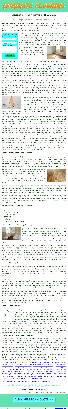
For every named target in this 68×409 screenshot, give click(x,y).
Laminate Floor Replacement (33, 364)
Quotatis (60, 354)
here (41, 351)
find (6, 338)
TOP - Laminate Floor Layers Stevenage (15, 381)
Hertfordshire (47, 328)
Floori (3, 405)
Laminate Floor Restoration (11, 369)
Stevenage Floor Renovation (40, 381)
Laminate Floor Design (23, 366)
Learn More (59, 408)
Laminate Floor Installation (12, 375)
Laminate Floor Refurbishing (31, 362)
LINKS (48, 11)
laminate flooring (18, 25)
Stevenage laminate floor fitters (25, 309)
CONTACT (57, 11)
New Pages (8, 395)
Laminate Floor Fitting (45, 376)
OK (65, 408)
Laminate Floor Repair (47, 369)
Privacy (65, 395)
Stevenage (33, 137)
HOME (44, 11)
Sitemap (2, 395)
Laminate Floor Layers (51, 362)
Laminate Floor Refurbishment (55, 364)
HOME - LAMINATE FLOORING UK (34, 389)
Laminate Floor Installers (17, 378)
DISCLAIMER (63, 11)
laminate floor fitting (10, 325)
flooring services (25, 328)
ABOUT (52, 11)
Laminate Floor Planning (43, 368)
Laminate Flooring (12, 362)
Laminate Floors (7, 366)
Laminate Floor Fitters (32, 375)
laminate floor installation (32, 316)
